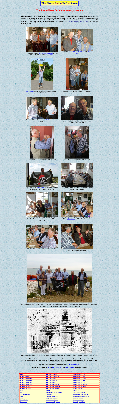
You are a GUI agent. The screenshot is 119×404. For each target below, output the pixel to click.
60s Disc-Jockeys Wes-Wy (80, 386)
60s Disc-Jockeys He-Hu (53, 376)
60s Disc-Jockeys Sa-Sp (79, 378)
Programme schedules (52, 398)
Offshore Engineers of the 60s (81, 396)
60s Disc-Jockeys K (51, 380)
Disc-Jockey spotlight (79, 392)
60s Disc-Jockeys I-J (51, 378)
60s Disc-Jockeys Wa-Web (80, 384)
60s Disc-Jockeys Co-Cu (26, 384)
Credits (22, 392)
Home (21, 374)
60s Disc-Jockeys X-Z (79, 388)
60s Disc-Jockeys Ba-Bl (26, 378)
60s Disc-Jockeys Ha (51, 374)
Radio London (41, 187)
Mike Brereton (49, 54)
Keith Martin (47, 120)
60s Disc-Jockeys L (51, 382)
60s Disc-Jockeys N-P (79, 374)
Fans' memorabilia (25, 394)
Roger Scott (49, 53)
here (48, 367)
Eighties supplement (78, 400)
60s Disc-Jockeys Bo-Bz (26, 380)
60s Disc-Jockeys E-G (25, 388)
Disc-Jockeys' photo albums (54, 392)
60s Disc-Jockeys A (25, 376)
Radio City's (58, 367)
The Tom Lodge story (52, 396)
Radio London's (69, 367)
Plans (21, 398)
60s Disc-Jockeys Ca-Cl (26, 382)
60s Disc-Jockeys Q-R (79, 376)
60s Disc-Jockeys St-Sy (79, 380)
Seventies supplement (52, 400)
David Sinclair (73, 51)
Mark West (81, 51)
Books (21, 390)
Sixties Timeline (24, 400)
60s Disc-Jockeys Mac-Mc (53, 388)
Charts (48, 390)
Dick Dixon (42, 53)
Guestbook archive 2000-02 (80, 394)
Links (21, 396)
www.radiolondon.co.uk (72, 364)
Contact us (76, 390)
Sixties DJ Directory (78, 398)
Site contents (23, 402)
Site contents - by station (53, 402)
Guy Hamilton (30, 91)
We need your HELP (79, 402)
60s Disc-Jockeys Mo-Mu (53, 386)
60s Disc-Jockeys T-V (79, 382)
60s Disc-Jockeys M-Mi (52, 384)
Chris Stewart (71, 219)
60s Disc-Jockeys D (25, 386)
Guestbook (49, 394)
